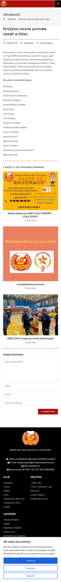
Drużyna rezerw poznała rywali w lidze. (35, 19)
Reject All (30, 576)
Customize (30, 568)
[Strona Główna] (4, 19)
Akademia (28, 43)
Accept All (30, 561)
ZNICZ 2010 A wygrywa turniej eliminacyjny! (30, 338)
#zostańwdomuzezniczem (30, 284)
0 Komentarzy (46, 43)
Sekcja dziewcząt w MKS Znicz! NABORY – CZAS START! (30, 215)
